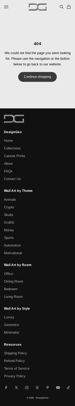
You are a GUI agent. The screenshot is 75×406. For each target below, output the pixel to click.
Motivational (13, 253)
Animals (10, 199)
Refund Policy (14, 361)
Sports (9, 238)
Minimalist (11, 332)
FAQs (8, 171)
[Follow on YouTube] (58, 387)
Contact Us (12, 179)
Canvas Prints (14, 156)
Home (8, 141)
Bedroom (10, 289)
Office (8, 274)
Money (9, 230)
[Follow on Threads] (37, 387)
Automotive (12, 245)
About (8, 163)
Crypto (9, 207)
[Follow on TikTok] (68, 387)
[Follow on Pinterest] (48, 387)
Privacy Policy (15, 376)
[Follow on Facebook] (6, 387)
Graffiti (9, 222)
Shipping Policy (15, 353)
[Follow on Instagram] (27, 387)
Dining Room (13, 281)
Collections (12, 148)
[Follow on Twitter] (16, 387)
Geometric (12, 325)
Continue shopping (37, 76)
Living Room (13, 297)
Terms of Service (16, 368)
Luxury (9, 317)
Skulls (8, 215)
